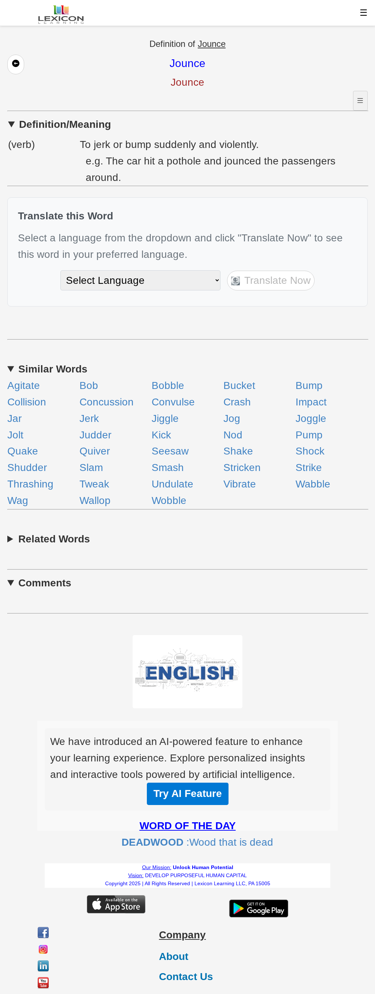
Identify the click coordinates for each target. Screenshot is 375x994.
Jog (231, 418)
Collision (26, 402)
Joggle (311, 418)
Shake (238, 451)
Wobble (169, 500)
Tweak (94, 484)
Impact (311, 402)
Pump (309, 435)
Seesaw (170, 451)
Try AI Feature (187, 793)
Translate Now (276, 280)
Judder (95, 435)
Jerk (89, 418)
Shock (310, 451)
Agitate (23, 385)
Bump (309, 385)
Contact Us (186, 976)
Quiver (94, 451)
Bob (88, 385)
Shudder (27, 467)
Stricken (242, 467)
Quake (22, 451)
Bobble (168, 385)
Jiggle (165, 418)
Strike (309, 467)
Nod (232, 435)
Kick (161, 435)
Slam (91, 467)
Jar (14, 418)
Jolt (15, 435)
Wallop (95, 500)
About (173, 956)
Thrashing (30, 484)
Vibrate (239, 484)
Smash (168, 467)
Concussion (106, 402)
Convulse (173, 402)
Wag (17, 500)
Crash (237, 402)
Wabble (313, 484)
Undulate (172, 484)
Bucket (239, 385)
